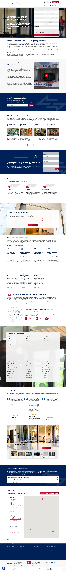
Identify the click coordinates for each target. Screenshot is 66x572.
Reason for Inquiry (37, 26)
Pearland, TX (46, 367)
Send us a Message (50, 552)
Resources (46, 5)
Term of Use (23, 568)
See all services (23, 556)
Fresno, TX (28, 351)
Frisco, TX (10, 353)
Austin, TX (10, 338)
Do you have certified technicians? (14, 479)
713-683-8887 (12, 505)
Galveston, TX (46, 353)
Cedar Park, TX (29, 342)
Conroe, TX (28, 344)
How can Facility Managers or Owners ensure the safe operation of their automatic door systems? (26, 482)
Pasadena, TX (28, 367)
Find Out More (9, 287)
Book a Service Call (50, 550)
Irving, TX (46, 357)
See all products (9, 556)
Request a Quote (37, 550)
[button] (30, 529)
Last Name (45, 159)
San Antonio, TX (47, 371)
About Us (51, 5)
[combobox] (53, 24)
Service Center (36, 548)
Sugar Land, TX (29, 375)
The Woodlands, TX (29, 377)
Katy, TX (9, 359)
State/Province (49, 22)
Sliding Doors (9, 548)
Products (35, 5)
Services (40, 5)
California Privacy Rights (35, 568)
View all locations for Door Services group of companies (16, 493)
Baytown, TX (28, 338)
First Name (45, 154)
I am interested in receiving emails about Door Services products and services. (46, 32)
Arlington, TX (46, 336)
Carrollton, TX (10, 342)
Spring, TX (10, 375)
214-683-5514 (12, 532)
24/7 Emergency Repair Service (26, 548)
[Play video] (46, 75)
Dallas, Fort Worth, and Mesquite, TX (33, 346)
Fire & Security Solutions (31, 220)
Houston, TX (28, 357)
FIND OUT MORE (15, 507)
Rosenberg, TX (11, 371)
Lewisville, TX (46, 363)
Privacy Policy (28, 568)
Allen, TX (28, 336)
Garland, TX (10, 355)
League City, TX (11, 363)
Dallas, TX (46, 346)
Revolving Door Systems (14, 220)
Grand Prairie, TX (47, 355)
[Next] (58, 454)
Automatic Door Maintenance (25, 550)
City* (35, 22)
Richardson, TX (47, 369)
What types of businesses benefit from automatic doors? (18, 477)
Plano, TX (28, 369)
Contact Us (36, 552)
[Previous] (8, 454)
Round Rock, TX (29, 371)
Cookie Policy (42, 568)
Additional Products (47, 220)
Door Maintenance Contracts (25, 554)
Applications (29, 5)
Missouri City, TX (29, 365)
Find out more (10, 145)
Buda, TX (28, 340)
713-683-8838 (12, 518)
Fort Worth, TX (11, 351)
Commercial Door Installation (25, 552)
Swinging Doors (9, 550)
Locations (57, 5)
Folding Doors (9, 552)
